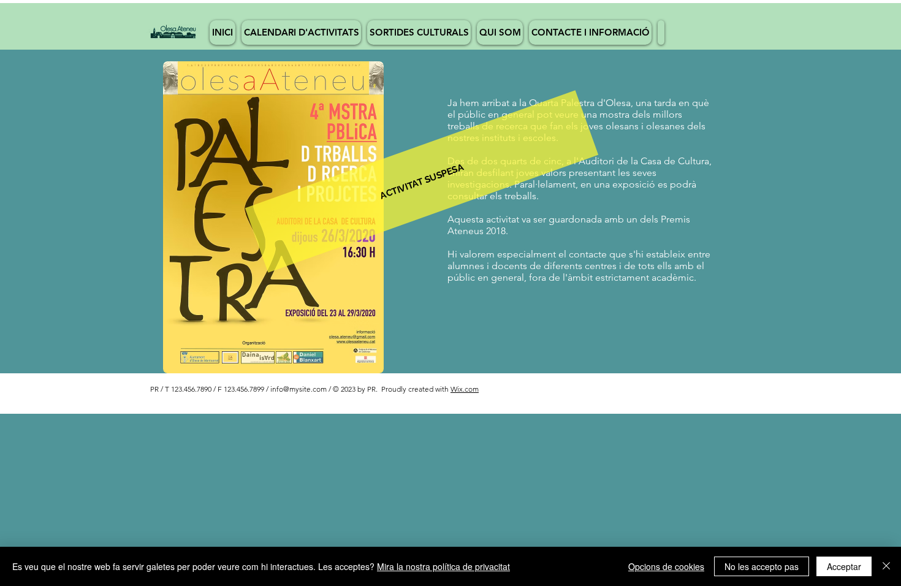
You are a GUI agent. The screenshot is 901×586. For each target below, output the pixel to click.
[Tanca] (886, 566)
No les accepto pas (761, 566)
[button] (421, 181)
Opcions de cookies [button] (666, 566)
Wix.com (464, 389)
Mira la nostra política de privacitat (443, 566)
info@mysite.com (298, 389)
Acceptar (844, 566)
